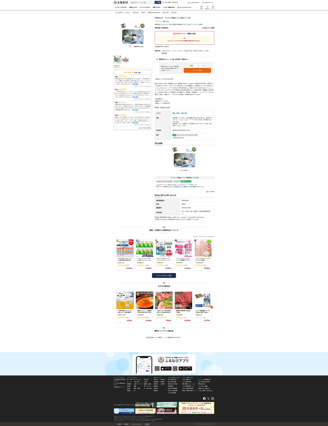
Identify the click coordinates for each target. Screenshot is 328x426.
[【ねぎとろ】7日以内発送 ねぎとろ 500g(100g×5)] (164, 300)
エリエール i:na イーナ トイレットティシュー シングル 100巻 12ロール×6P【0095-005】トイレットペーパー (163, 259)
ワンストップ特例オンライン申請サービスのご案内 (182, 186)
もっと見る (183, 170)
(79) (185, 317)
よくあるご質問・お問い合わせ (170, 2)
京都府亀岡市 (179, 315)
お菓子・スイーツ (138, 384)
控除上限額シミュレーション (188, 384)
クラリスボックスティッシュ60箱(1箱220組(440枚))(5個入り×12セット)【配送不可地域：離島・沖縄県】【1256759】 (125, 259)
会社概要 (119, 424)
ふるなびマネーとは (161, 46)
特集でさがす (156, 7)
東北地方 (156, 384)
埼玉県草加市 (179, 262)
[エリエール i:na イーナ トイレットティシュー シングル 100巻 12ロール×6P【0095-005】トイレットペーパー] (164, 248)
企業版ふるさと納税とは (203, 388)
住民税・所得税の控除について (189, 390)
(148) (127, 317)
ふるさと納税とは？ (186, 379)
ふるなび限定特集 (172, 392)
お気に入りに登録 (208, 28)
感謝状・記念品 (147, 384)
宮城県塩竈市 (160, 315)
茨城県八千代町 (122, 315)
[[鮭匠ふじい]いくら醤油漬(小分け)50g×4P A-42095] (144, 300)
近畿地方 (156, 390)
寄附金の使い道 (201, 384)
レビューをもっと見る (145, 127)
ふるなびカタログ (194, 2)
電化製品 (129, 384)
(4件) (167, 21)
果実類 (128, 386)
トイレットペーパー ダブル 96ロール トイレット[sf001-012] (144, 259)
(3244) (127, 265)
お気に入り (207, 8)
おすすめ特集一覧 (172, 379)
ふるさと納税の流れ (186, 381)
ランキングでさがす (121, 7)
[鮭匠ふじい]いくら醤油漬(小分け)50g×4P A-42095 (144, 311)
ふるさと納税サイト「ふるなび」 (122, 12)
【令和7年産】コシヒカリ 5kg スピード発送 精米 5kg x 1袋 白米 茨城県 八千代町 (125, 311)
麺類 (135, 386)
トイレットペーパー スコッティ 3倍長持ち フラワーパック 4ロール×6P (183, 259)
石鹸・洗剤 (173, 12)
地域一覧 (156, 379)
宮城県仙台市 (199, 315)
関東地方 (156, 386)
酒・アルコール (137, 379)
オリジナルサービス (185, 7)
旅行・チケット (147, 386)
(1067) (166, 265)
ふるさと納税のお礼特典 (203, 381)
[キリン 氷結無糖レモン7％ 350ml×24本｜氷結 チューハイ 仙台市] (203, 300)
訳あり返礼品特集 (172, 381)
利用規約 (126, 424)
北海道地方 (156, 381)
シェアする (211, 191)
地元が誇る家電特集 (172, 388)
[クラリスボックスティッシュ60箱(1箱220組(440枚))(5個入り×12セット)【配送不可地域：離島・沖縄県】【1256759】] (125, 248)
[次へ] (211, 307)
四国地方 (163, 381)
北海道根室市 (140, 315)
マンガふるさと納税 (202, 386)
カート (213, 8)
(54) (205, 265)
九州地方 (163, 384)
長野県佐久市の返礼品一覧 (154, 12)
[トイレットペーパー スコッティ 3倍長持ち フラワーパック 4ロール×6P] (183, 248)
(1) (165, 317)
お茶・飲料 (136, 381)
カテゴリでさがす (145, 7)
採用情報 (147, 424)
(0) (204, 317)
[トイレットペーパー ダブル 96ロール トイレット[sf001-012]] (144, 248)
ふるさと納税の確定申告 (187, 388)
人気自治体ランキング (119, 387)
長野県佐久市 (159, 18)
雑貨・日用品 (166, 12)
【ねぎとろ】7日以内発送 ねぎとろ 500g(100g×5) (164, 311)
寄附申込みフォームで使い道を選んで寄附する (173, 59)
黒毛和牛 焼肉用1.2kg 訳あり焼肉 (183, 311)
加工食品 (146, 379)
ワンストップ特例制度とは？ (204, 379)
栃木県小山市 (121, 262)
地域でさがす (133, 7)
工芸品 (145, 381)
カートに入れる (197, 70)
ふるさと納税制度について (188, 386)
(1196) (147, 265)
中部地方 (143, 12)
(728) (185, 265)
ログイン (201, 8)
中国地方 (163, 379)
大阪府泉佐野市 (199, 262)
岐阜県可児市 (160, 262)
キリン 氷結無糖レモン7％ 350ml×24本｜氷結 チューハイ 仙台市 (203, 311)
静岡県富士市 (140, 262)
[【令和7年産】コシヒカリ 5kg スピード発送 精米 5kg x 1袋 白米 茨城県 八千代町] (125, 300)
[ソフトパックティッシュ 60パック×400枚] (203, 248)
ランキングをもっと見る (164, 275)
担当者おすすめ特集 (172, 384)
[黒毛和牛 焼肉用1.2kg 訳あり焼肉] (183, 300)
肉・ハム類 (129, 379)
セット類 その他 (147, 388)
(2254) (147, 317)
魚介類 (128, 388)
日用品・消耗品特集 (172, 390)
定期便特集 (170, 386)
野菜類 (128, 390)
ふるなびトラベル (208, 2)
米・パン (129, 381)
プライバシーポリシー (137, 424)
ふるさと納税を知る (169, 7)
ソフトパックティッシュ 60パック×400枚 (203, 259)
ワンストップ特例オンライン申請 (174, 18)
